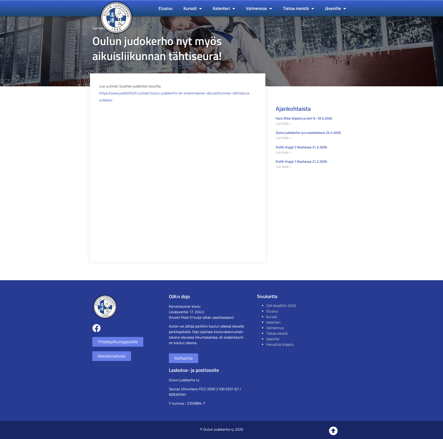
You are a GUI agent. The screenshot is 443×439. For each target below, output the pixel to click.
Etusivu (166, 8)
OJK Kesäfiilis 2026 (281, 305)
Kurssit (190, 8)
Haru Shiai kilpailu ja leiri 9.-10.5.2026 (304, 118)
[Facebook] (96, 328)
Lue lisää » (283, 123)
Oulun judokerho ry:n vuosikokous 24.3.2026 (308, 132)
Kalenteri (221, 8)
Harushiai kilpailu (280, 344)
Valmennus (256, 8)
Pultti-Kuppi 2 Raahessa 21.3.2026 (301, 147)
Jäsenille (333, 8)
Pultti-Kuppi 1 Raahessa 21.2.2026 (301, 161)
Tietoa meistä (296, 8)
